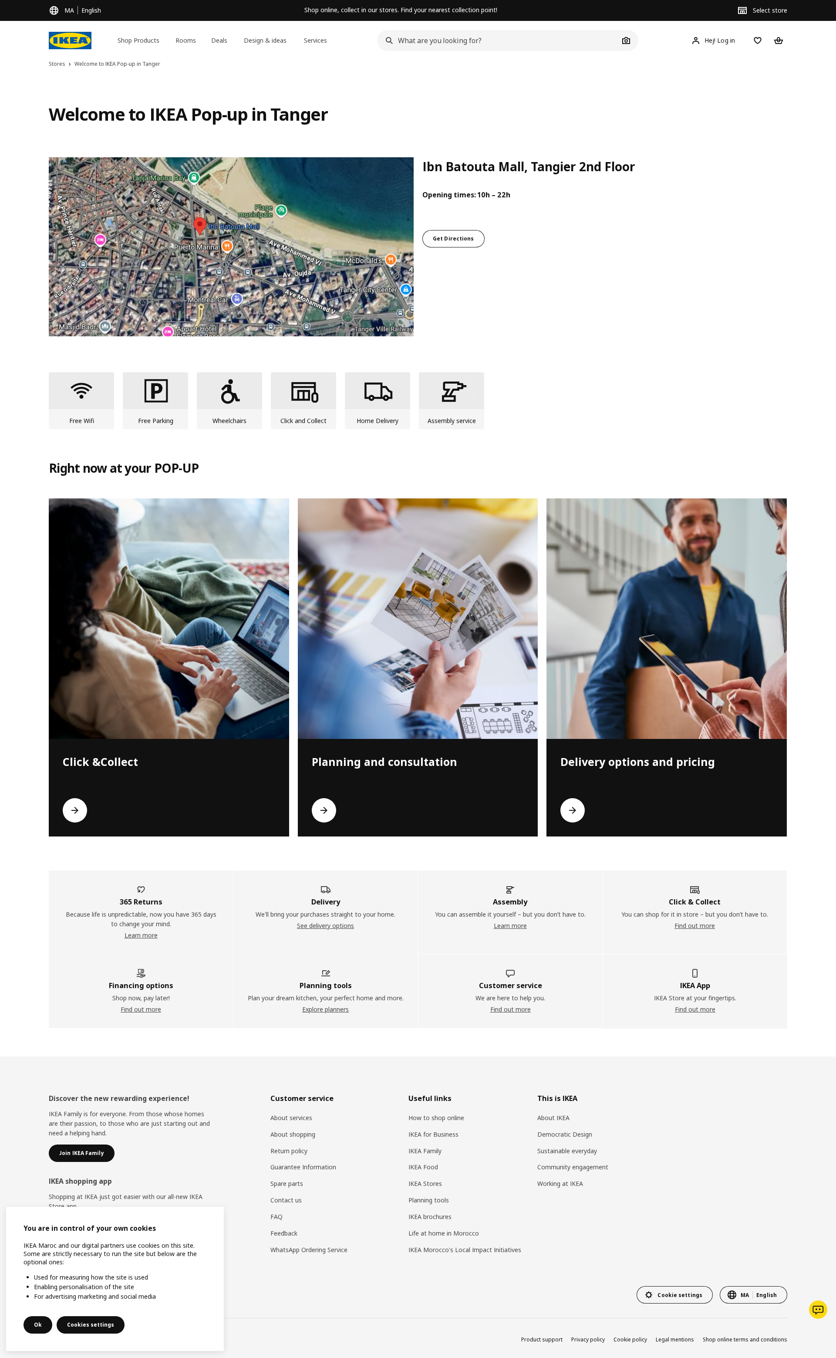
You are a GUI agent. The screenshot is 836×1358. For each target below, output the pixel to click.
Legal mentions (675, 1339)
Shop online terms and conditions (745, 1339)
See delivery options (325, 925)
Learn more (141, 935)
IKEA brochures (430, 1216)
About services (291, 1118)
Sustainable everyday (567, 1151)
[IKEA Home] (70, 40)
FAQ (276, 1216)
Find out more (694, 925)
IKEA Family (425, 1151)
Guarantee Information (303, 1167)
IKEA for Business (433, 1134)
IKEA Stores (425, 1183)
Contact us (286, 1200)
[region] (115, 1279)
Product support (542, 1339)
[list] (418, 401)
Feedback (283, 1233)
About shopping (292, 1134)
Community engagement (572, 1167)
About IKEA (553, 1118)
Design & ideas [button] (265, 40)
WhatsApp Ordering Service (308, 1250)
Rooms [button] (185, 40)
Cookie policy (630, 1339)
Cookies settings (90, 1324)
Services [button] (315, 40)
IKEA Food (423, 1167)
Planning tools (428, 1200)
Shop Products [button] (138, 40)
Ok (38, 1324)
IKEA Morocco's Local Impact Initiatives (464, 1250)
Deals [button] (219, 40)
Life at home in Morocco (443, 1233)
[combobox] (498, 40)
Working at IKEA (560, 1183)
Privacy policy (588, 1339)
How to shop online (436, 1118)
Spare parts (286, 1183)
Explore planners (325, 1009)
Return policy (288, 1151)
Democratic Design (564, 1134)
